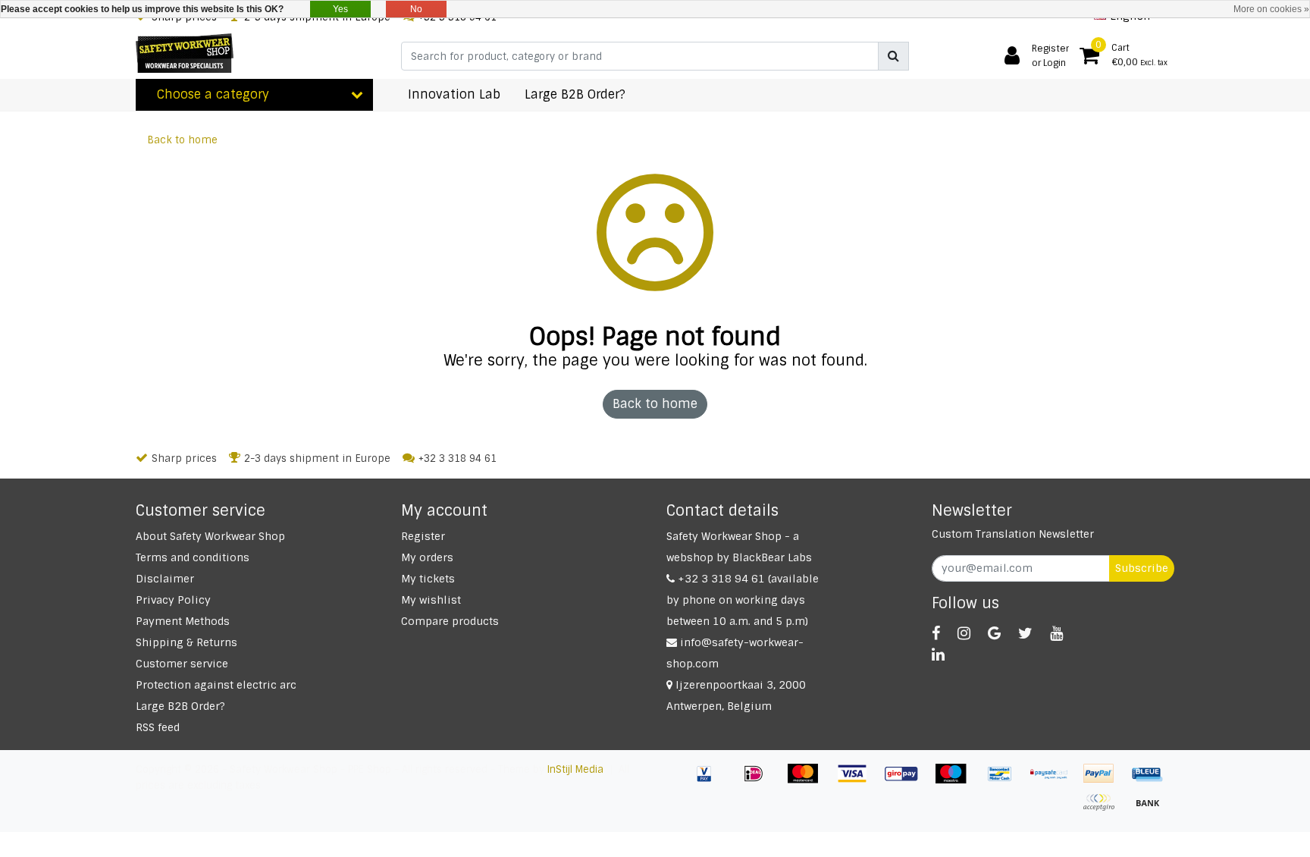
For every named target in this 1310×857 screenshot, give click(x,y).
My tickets (428, 578)
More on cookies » (1271, 9)
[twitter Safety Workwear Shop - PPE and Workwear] (1025, 633)
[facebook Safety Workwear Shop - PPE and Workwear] (936, 633)
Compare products (450, 621)
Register (423, 536)
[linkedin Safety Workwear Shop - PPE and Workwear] (938, 654)
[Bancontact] (1005, 781)
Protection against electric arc (216, 685)
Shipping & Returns (186, 642)
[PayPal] (1104, 781)
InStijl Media (575, 769)
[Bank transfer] (1151, 810)
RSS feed (158, 727)
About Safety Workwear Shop (210, 536)
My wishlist (431, 600)
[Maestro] (956, 781)
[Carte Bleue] (1151, 781)
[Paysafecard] (1055, 781)
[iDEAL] (759, 781)
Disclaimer (165, 578)
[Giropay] (907, 781)
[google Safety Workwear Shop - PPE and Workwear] (994, 633)
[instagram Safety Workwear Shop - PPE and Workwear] (963, 633)
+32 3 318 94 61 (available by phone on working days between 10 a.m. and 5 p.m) (742, 600)
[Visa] (857, 781)
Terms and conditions (192, 557)
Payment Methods (183, 621)
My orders (427, 557)
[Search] (893, 56)
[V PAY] (710, 781)
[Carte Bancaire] (1104, 810)
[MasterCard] (808, 781)
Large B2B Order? (180, 706)
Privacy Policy (173, 600)
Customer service (182, 663)
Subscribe (1141, 568)
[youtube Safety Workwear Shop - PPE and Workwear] (1056, 633)
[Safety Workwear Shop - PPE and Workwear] (184, 53)
